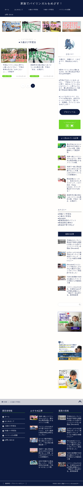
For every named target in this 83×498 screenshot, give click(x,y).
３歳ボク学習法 (33, 9)
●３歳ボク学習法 (64, 216)
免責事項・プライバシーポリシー (14, 483)
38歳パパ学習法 (49, 9)
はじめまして (18, 9)
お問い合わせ (9, 14)
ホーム (7, 9)
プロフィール (70, 112)
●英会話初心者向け (65, 222)
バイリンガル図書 (64, 9)
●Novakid (61, 218)
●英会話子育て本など (66, 225)
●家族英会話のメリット (67, 220)
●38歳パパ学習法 (64, 214)
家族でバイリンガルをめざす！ (42, 3)
